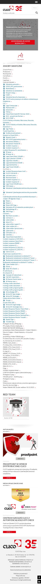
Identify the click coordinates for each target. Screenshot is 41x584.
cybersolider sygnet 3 (13, 224)
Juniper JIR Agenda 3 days (11, 199)
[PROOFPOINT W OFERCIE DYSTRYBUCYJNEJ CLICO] (20, 445)
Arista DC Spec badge (13, 294)
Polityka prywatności (20, 573)
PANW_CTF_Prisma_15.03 (12, 353)
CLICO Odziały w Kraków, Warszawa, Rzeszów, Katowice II (20, 125)
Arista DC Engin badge (13, 304)
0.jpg (4, 368)
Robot (8, 201)
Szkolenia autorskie (12, 84)
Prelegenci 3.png (8, 379)
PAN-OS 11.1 (7, 366)
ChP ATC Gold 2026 (12, 277)
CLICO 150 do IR (11, 173)
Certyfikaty (7, 76)
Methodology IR (11, 209)
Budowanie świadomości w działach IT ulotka (18, 262)
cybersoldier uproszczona (14, 228)
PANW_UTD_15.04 (9, 364)
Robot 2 (8, 203)
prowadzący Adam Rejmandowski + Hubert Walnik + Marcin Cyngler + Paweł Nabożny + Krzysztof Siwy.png (20, 332)
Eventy (5, 78)
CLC (4, 103)
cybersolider (10, 220)
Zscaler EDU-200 (9, 302)
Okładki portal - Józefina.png (12, 377)
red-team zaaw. (11, 175)
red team (6, 213)
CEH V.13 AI (10, 252)
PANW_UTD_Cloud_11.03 (11, 349)
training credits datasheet (11, 283)
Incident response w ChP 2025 (13, 239)
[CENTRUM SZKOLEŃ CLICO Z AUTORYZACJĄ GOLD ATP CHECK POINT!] (20, 499)
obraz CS (9, 222)
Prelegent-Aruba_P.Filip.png (12, 324)
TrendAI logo (10, 322)
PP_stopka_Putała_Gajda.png (12, 326)
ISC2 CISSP (10, 118)
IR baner (9, 152)
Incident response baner (11, 370)
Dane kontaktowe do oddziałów (20, 570)
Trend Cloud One (8, 131)
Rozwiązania (7, 74)
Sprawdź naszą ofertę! (22, 41)
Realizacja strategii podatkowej (20, 580)
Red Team (6, 169)
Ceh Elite (9, 235)
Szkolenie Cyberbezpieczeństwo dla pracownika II (20, 193)
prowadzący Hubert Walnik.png (13, 336)
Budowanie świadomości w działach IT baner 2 (21, 260)
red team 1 (9, 218)
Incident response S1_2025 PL (13, 249)
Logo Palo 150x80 (12, 161)
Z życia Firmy (7, 69)
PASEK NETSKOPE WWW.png (13, 328)
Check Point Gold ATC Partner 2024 (18, 114)
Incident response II (12, 148)
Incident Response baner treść (16, 171)
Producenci (7, 71)
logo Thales (10, 129)
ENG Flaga (9, 211)
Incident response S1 (10, 245)
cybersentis (10, 230)
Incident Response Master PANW (14, 311)
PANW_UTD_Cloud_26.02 (11, 347)
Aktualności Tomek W (13, 143)
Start (4, 63)
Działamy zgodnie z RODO (20, 578)
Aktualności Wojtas (12, 141)
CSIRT (8, 95)
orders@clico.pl (24, 563)
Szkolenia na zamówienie (14, 91)
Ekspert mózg (10, 93)
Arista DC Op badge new (14, 307)
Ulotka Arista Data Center (12, 298)
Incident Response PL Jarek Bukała (14, 150)
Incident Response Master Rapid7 (14, 313)
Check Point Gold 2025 (13, 237)
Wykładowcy (10, 88)
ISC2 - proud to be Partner (14, 116)
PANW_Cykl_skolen (9, 343)
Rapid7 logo (10, 319)
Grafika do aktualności (13, 133)
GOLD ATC (9, 110)
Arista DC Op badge (12, 296)
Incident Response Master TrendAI (14, 317)
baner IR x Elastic (12, 269)
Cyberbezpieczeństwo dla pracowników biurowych (19, 197)
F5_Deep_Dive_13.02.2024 (12, 345)
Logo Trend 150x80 (12, 167)
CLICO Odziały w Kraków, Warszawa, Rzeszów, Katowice (18, 121)
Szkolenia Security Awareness (16, 97)
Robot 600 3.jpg (11, 205)
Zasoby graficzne (11, 63)
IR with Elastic (8, 271)
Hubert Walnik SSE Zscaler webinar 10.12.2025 (18, 387)
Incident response (12, 146)
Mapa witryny (20, 575)
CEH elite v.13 (11, 233)
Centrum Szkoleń (21, 63)
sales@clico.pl (28, 561)
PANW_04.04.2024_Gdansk (12, 362)
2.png (5, 381)
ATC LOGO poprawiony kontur (16, 139)
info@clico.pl (29, 560)
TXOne (8, 112)
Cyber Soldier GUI (12, 264)
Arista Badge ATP (12, 292)
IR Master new (11, 281)
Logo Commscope (12, 105)
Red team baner (11, 177)
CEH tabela (10, 186)
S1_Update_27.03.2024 (11, 355)
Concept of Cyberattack (14, 275)
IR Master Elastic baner (14, 279)
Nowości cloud (11, 137)
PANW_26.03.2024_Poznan (12, 360)
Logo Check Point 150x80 (14, 156)
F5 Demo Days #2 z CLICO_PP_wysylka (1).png (18, 338)
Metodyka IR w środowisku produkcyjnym (19, 207)
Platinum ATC (10, 107)
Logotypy (6, 80)
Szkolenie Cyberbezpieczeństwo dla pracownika (21, 188)
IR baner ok (10, 154)
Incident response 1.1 (13, 179)
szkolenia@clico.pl (26, 566)
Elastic (8, 266)
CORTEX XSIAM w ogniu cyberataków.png (17, 372)
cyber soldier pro (11, 226)
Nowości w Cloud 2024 (10, 135)
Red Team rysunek (12, 216)
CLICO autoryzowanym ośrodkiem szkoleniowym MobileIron (20, 100)
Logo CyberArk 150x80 (14, 158)
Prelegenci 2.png (8, 374)
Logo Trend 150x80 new (14, 184)
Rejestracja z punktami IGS (12, 254)
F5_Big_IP (6, 351)
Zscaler (8, 300)
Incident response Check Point (13, 241)
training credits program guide (13, 288)
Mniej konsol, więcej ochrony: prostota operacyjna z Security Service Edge (20, 384)
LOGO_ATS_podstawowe (14, 86)
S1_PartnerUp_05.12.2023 (12, 341)
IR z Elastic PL (8, 273)
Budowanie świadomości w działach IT (18, 256)
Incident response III (13, 182)
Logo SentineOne (11, 165)
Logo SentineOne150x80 (14, 163)
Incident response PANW (11, 243)
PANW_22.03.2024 (9, 358)
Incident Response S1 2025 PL (13, 247)
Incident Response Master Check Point (16, 309)
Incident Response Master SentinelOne (16, 315)
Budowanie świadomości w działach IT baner (20, 258)
